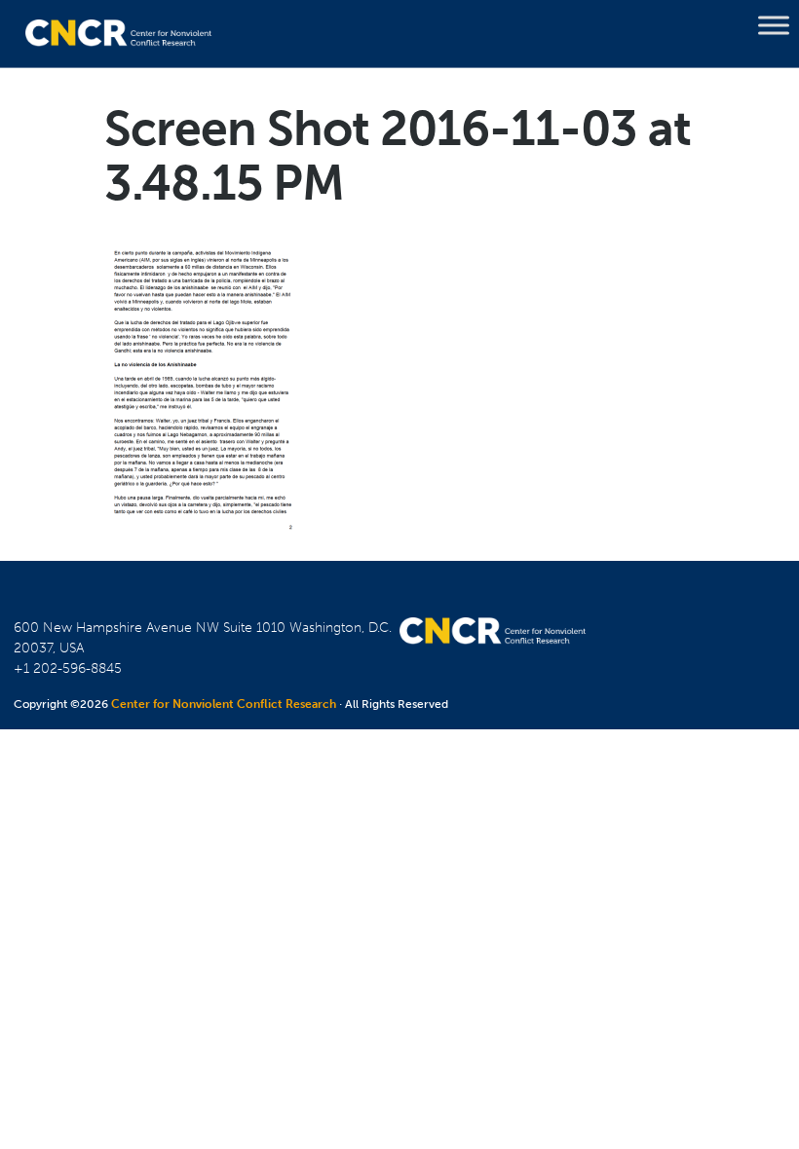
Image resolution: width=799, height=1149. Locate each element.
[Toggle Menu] (773, 25)
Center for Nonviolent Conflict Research (223, 704)
